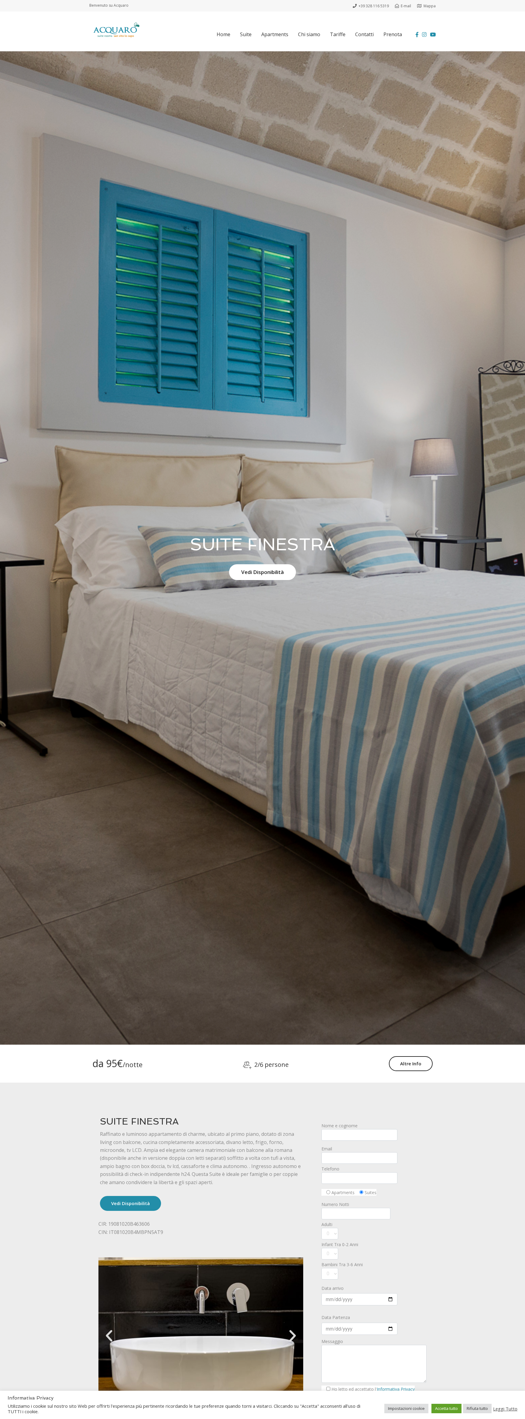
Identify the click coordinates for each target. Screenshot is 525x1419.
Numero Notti (335, 1204)
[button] (109, 1336)
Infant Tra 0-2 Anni (339, 1244)
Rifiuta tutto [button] (477, 1408)
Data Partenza (335, 1317)
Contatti (364, 34)
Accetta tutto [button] (446, 1408)
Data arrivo (332, 1288)
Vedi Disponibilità (262, 572)
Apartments (274, 34)
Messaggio (332, 1341)
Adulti (326, 1224)
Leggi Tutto (505, 1408)
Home (223, 34)
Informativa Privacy (396, 1389)
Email (326, 1149)
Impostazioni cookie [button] (406, 1408)
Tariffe (337, 34)
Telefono (330, 1169)
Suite (246, 34)
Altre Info (410, 1063)
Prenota (392, 34)
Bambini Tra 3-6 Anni (342, 1264)
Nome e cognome (339, 1126)
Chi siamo (309, 34)
